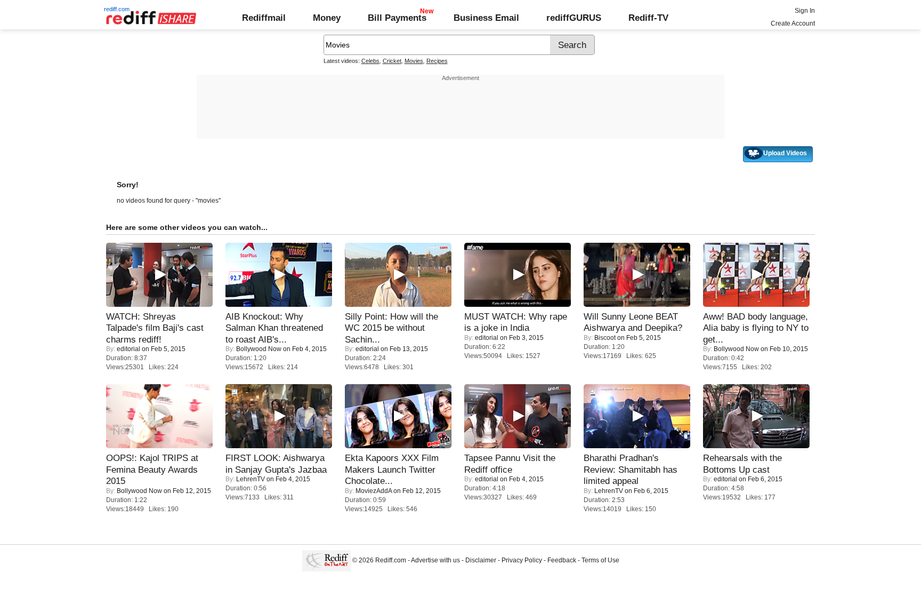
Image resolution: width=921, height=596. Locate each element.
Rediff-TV (648, 17)
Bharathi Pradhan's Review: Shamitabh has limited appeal (630, 469)
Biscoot (605, 337)
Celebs (370, 61)
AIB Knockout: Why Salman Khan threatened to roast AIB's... (274, 328)
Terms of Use (600, 560)
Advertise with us (435, 560)
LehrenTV (250, 479)
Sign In (805, 10)
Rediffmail (264, 17)
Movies (414, 61)
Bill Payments (397, 17)
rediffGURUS (573, 17)
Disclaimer (480, 560)
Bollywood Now (258, 349)
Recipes (437, 61)
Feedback (561, 560)
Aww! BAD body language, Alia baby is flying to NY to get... (756, 328)
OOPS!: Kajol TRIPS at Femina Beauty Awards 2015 (152, 469)
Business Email (486, 17)
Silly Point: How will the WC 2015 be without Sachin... (391, 328)
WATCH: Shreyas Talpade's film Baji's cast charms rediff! (155, 328)
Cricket (392, 61)
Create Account (793, 23)
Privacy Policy (522, 560)
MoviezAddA (374, 491)
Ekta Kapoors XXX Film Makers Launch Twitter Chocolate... (392, 469)
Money (327, 17)
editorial (128, 349)
